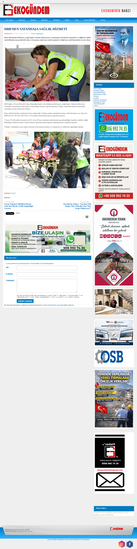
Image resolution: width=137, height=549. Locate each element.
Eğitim (67, 20)
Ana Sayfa (9, 20)
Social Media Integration (56, 539)
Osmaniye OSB (99, 102)
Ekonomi (22, 20)
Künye (103, 20)
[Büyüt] (130, 291)
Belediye (44, 20)
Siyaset (33, 20)
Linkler (96, 98)
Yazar (96, 106)
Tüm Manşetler (99, 104)
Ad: (7, 267)
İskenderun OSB (100, 94)
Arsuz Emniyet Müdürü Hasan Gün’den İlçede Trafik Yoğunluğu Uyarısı (18, 205)
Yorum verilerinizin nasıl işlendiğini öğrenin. (58, 305)
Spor (77, 20)
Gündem (56, 20)
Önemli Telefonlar (100, 100)
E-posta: (9, 274)
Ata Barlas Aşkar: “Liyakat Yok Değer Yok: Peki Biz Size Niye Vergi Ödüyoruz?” (77, 205)
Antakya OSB (99, 91)
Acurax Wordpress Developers (78, 539)
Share (18, 213)
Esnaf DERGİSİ (89, 20)
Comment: (10, 280)
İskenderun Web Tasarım (25, 531)
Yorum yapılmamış (37, 33)
